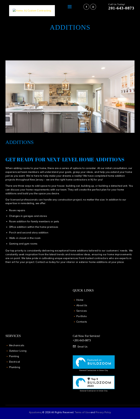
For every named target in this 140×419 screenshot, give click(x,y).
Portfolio (81, 316)
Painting (14, 356)
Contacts (81, 321)
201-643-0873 (121, 8)
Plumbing (14, 367)
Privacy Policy (103, 412)
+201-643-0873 (82, 340)
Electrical (14, 361)
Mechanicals (16, 345)
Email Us (83, 346)
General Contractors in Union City (93, 370)
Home (79, 299)
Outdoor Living (18, 350)
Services (81, 310)
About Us (81, 305)
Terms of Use (82, 412)
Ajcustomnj (35, 412)
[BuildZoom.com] (94, 362)
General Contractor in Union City (94, 391)
